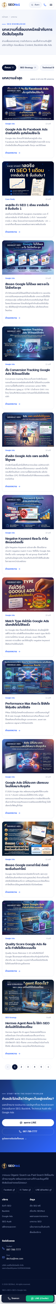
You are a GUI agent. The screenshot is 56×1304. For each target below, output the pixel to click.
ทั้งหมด (9, 67)
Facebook (8, 1189)
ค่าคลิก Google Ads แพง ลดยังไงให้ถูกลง (26, 458)
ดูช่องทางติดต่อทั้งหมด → (14, 1138)
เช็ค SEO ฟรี (35, 1205)
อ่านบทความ (11, 153)
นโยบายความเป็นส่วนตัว (40, 1226)
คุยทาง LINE (30, 1122)
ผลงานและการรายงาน (39, 1216)
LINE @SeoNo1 (42, 1189)
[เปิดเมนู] (51, 5)
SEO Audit (6, 1221)
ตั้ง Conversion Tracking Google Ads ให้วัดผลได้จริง (27, 372)
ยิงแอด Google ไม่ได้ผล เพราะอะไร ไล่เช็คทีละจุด (27, 286)
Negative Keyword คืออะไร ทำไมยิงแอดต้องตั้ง (26, 540)
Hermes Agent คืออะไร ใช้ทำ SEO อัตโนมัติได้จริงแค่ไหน (27, 1025)
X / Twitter (24, 1189)
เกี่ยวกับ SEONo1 (37, 1211)
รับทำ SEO (6, 1205)
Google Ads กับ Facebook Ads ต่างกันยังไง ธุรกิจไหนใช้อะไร (26, 131)
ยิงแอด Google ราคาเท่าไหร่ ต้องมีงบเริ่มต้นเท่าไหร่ (27, 867)
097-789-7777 (30, 1131)
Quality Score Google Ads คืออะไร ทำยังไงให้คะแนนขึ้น (25, 946)
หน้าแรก (5, 17)
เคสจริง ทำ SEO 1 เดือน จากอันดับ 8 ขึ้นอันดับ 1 (27, 207)
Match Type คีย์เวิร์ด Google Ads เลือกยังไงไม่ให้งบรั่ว (27, 623)
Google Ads (7, 1216)
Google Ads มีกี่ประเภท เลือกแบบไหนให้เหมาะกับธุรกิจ (27, 784)
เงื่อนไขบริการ (35, 1232)
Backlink (5, 1211)
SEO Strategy (28, 67)
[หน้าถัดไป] (48, 1067)
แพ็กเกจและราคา (9, 1226)
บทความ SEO (35, 1221)
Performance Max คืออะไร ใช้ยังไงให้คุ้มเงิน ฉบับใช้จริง (27, 705)
